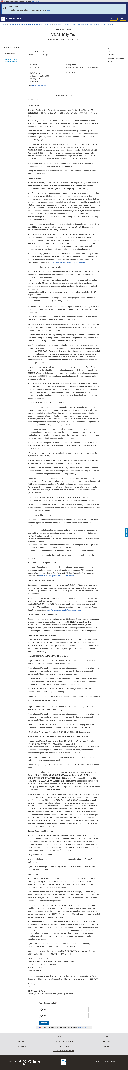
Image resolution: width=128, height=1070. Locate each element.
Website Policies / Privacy (64, 1041)
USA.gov (106, 1046)
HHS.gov (106, 1041)
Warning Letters (83, 24)
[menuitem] (116, 52)
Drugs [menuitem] (110, 61)
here (48, 10)
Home (5, 24)
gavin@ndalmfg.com (38, 85)
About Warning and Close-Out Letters (12, 60)
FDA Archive (21, 1037)
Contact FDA (12, 1061)
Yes (45, 1009)
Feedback (126, 532)
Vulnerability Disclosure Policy (64, 1051)
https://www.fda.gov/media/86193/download (63, 610)
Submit (44, 1022)
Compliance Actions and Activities (64, 24)
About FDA (22, 1041)
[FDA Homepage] (11, 19)
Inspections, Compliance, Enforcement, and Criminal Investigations (30, 24)
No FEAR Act (64, 1046)
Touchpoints (81, 1027)
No (45, 1015)
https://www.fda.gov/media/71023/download (67, 262)
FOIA (106, 1037)
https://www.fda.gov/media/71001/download (56, 576)
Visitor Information (64, 1037)
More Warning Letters (13, 47)
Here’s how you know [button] (38, 1)
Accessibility (21, 1046)
